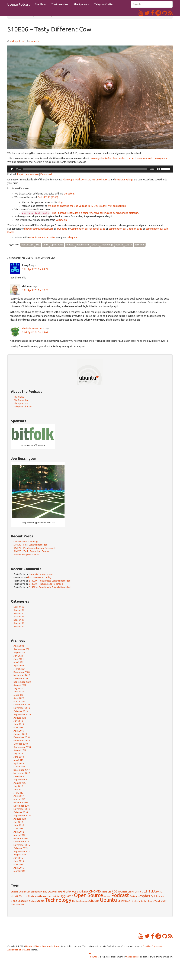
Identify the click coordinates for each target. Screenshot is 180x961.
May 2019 (18, 727)
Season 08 (19, 606)
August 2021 (20, 652)
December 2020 (22, 672)
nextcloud (47, 896)
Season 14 (19, 626)
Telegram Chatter (103, 4)
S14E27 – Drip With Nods (26, 554)
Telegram (71, 237)
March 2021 (19, 668)
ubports (85, 901)
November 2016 (22, 809)
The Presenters (59, 4)
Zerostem (139, 245)
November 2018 (22, 740)
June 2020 (19, 691)
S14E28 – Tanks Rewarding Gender (31, 551)
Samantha (34, 41)
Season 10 (19, 613)
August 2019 (20, 717)
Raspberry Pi (82, 245)
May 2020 (18, 695)
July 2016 (18, 822)
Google (103, 892)
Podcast (70, 245)
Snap (14, 900)
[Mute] (158, 169)
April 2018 (19, 763)
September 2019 (22, 714)
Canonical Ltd (133, 957)
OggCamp (66, 896)
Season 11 (19, 616)
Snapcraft (23, 901)
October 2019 (21, 711)
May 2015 (18, 864)
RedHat (161, 896)
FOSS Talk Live (80, 891)
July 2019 (18, 721)
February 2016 (21, 838)
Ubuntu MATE (125, 900)
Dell (38, 245)
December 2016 (22, 805)
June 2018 (19, 756)
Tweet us (62, 228)
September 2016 (22, 815)
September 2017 (22, 779)
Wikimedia (61, 220)
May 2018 (18, 760)
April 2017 (19, 796)
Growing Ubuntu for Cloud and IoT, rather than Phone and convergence (128, 158)
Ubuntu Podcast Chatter (42, 237)
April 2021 (19, 665)
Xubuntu (20, 904)
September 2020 (22, 682)
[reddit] (158, 13)
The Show (40, 4)
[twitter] (147, 13)
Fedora (58, 892)
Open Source (56, 245)
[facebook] (153, 13)
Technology (107, 245)
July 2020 (18, 688)
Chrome (14, 892)
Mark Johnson (83, 179)
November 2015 (22, 845)
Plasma (107, 896)
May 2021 (18, 662)
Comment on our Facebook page (87, 228)
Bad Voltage (27, 245)
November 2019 (22, 708)
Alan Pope (68, 179)
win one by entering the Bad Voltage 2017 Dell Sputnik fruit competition (87, 205)
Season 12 (19, 620)
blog (60, 202)
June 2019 (19, 724)
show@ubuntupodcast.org (38, 228)
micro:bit (14, 896)
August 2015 (20, 854)
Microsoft (24, 896)
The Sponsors (81, 4)
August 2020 (20, 685)
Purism (133, 896)
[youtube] (141, 13)
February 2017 (21, 802)
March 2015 (19, 871)
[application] (90, 169)
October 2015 (21, 848)
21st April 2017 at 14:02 (35, 332)
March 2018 (19, 766)
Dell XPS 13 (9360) (48, 197)
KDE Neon (122, 892)
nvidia (56, 896)
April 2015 (19, 867)
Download (46, 174)
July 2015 (18, 858)
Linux (45, 245)
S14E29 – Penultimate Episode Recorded (34, 548)
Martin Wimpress (101, 179)
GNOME (94, 891)
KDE (114, 891)
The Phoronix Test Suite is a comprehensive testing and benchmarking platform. (95, 213)
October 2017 (21, 776)
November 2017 (22, 773)
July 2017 (18, 786)
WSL (13, 904)
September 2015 (22, 851)
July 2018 (18, 753)
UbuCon (94, 900)
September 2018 (22, 747)
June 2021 (19, 659)
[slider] (166, 168)
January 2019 (20, 734)
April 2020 (19, 698)
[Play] (12, 169)
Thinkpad (76, 901)
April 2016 (19, 831)
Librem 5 (139, 892)
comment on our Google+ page (125, 228)
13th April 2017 (17, 41)
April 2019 (19, 730)
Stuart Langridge (124, 179)
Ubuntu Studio (140, 901)
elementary (36, 891)
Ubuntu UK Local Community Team (42, 946)
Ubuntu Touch (153, 901)
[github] (165, 13)
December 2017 (22, 770)
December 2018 (22, 737)
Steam (40, 900)
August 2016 (20, 818)
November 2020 (22, 675)
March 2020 (19, 701)
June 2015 (19, 861)
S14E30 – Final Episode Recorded (30, 544)
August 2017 (20, 783)
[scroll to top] (90, 953)
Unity (163, 901)
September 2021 (22, 649)
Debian (22, 891)
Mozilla (38, 896)
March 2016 (19, 835)
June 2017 (19, 789)
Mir (32, 896)
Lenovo (131, 892)
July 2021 (18, 655)
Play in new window (28, 174)
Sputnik (95, 245)
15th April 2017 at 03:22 (35, 269)
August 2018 (20, 750)
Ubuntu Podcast (18, 4)
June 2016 (19, 825)
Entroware (49, 891)
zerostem (69, 193)
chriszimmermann (33, 328)
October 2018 (21, 743)
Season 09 (19, 610)
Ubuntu (119, 245)
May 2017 (18, 792)
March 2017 (19, 799)
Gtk (109, 892)
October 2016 (21, 812)
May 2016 (18, 828)
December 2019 (22, 704)
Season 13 (19, 623)
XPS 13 (128, 245)
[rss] (170, 13)
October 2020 (21, 678)
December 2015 (22, 841)
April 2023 (19, 646)
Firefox (66, 891)
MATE (159, 892)
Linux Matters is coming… (27, 541)
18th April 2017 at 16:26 (35, 290)
